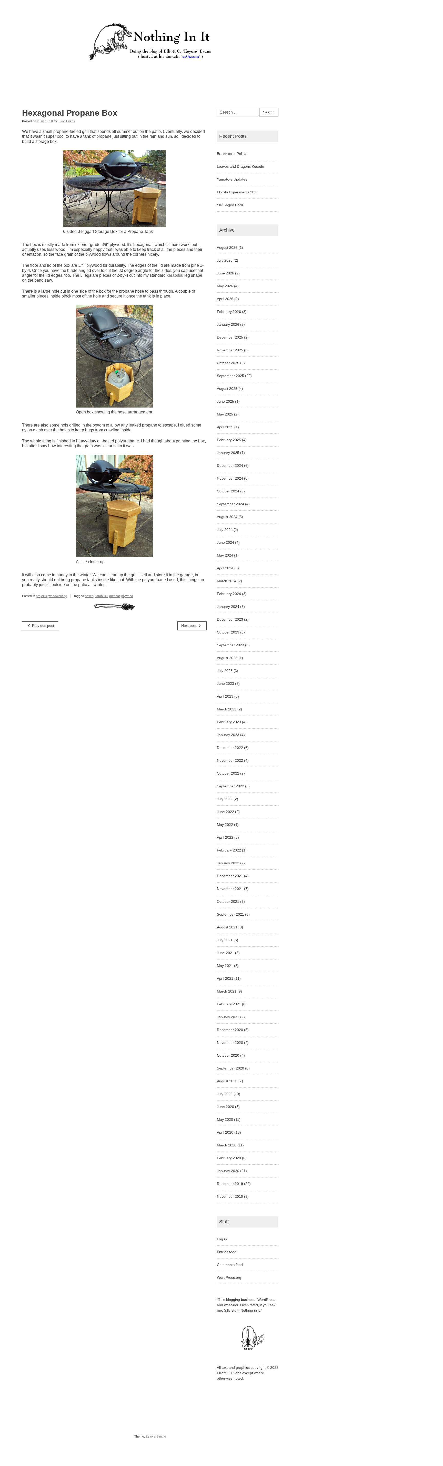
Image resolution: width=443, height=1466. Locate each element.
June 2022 (225, 812)
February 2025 (229, 440)
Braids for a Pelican (232, 154)
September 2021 (230, 914)
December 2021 (230, 876)
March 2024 (226, 581)
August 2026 (227, 247)
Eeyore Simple (156, 1436)
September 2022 (230, 786)
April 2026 (225, 299)
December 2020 (230, 1030)
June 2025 (225, 401)
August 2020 (227, 1081)
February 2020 (229, 1158)
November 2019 (230, 1196)
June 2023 (225, 683)
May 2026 (225, 286)
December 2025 (230, 337)
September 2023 (230, 645)
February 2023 (229, 722)
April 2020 (225, 1132)
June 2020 (225, 1107)
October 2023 (228, 632)
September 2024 (230, 504)
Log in (222, 1239)
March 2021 (226, 991)
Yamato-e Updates (232, 179)
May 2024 (225, 555)
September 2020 (230, 1068)
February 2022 (229, 850)
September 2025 (230, 376)
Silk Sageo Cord (230, 205)
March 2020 (226, 1145)
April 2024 (225, 568)
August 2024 (227, 517)
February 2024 (229, 594)
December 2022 (230, 748)
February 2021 (229, 1004)
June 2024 (225, 542)
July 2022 (225, 799)
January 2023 (228, 735)
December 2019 (230, 1184)
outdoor (114, 596)
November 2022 (230, 760)
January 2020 (228, 1171)
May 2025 (225, 414)
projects (41, 596)
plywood (127, 596)
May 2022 (225, 825)
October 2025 (228, 363)
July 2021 (225, 940)
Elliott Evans (66, 121)
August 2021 (227, 927)
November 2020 (230, 1043)
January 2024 (228, 607)
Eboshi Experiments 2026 (237, 192)
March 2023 (226, 709)
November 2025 (230, 350)
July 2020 (225, 1094)
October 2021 (228, 901)
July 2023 (225, 671)
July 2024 (225, 530)
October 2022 (228, 773)
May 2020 (225, 1119)
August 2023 (227, 658)
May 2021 (225, 966)
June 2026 (225, 273)
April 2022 (225, 837)
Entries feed (226, 1252)
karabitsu (175, 275)
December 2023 (230, 619)
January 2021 (228, 1017)
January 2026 (228, 324)
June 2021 (225, 953)
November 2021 (230, 889)
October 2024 (228, 491)
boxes (89, 596)
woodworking (57, 596)
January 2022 (228, 863)
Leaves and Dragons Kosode (240, 166)
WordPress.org (229, 1277)
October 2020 (228, 1055)
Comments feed (230, 1265)
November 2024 (230, 478)
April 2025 (225, 427)
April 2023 (225, 696)
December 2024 (230, 465)
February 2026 (229, 312)
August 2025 (227, 389)
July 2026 (225, 260)
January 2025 (228, 453)
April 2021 (225, 978)
